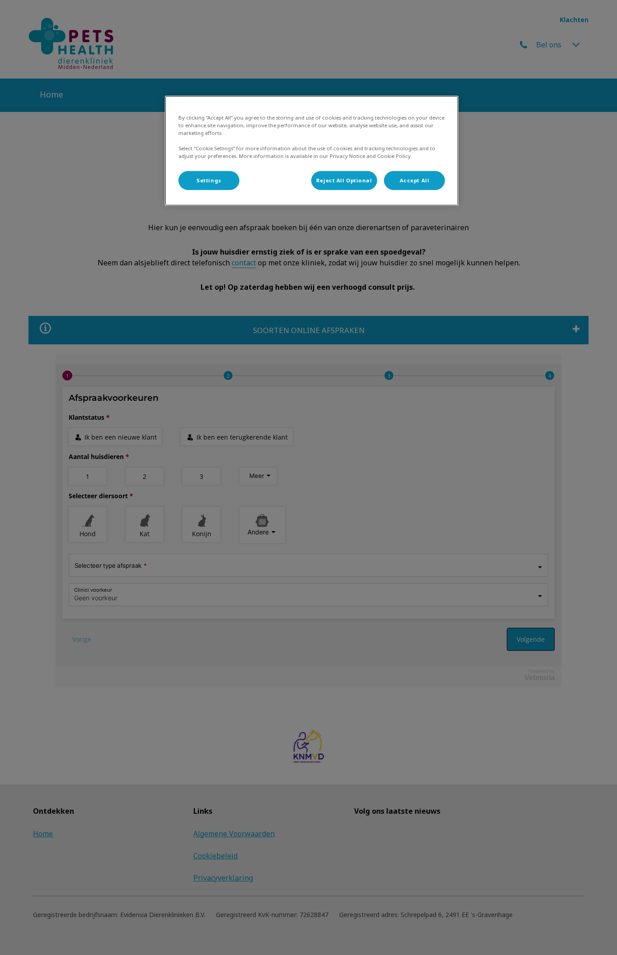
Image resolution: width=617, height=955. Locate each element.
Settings (208, 180)
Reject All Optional (344, 180)
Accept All (415, 180)
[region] (311, 151)
